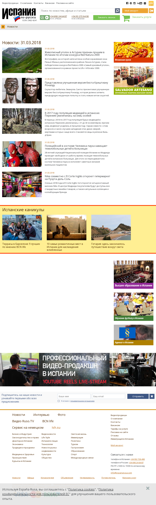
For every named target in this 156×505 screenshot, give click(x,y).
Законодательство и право (25, 437)
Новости (12, 26)
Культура (46, 454)
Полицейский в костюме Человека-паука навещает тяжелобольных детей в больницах (76, 147)
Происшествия (19, 457)
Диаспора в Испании (22, 440)
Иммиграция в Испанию (122, 439)
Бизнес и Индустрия (22, 434)
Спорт (74, 454)
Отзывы (115, 435)
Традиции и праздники (23, 447)
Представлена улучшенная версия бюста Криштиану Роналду (76, 84)
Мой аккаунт (117, 445)
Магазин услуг (129, 477)
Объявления (67, 477)
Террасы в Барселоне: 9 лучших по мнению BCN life (21, 245)
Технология (47, 444)
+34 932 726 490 (138, 459)
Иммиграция (77, 437)
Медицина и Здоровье (23, 454)
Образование (78, 451)
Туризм (74, 444)
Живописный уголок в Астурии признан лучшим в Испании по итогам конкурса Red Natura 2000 (75, 54)
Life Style (46, 437)
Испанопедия (47, 477)
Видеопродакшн (10, 3)
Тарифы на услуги (119, 428)
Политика (75, 440)
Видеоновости (49, 434)
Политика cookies (81, 489)
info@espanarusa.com (121, 472)
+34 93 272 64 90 (80, 16)
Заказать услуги (141, 17)
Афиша (30, 477)
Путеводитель (108, 477)
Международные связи (82, 457)
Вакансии (50, 3)
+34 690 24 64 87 (58, 16)
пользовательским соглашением (82, 401)
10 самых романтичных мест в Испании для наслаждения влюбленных (65, 246)
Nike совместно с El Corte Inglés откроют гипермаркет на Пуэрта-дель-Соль (77, 178)
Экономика (17, 444)
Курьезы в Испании (21, 461)
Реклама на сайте (65, 3)
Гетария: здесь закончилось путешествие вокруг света (108, 245)
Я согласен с (77, 401)
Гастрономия (77, 447)
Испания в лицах (50, 440)
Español (151, 2)
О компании (26, 3)
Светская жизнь (79, 434)
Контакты (38, 3)
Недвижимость (87, 477)
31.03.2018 (49, 48)
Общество (47, 457)
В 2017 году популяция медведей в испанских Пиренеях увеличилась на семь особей (72, 114)
